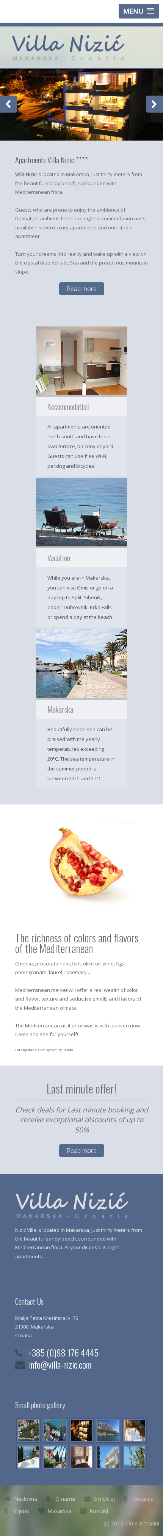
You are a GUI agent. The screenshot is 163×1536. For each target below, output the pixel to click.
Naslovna (25, 1498)
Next (154, 104)
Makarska (59, 1510)
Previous (8, 104)
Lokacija (143, 1498)
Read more (82, 289)
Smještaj (104, 1498)
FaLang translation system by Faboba (44, 1049)
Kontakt (99, 1510)
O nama (65, 1498)
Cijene (21, 1510)
